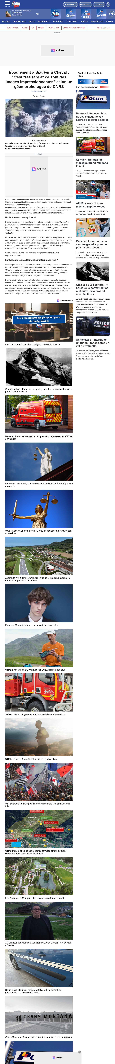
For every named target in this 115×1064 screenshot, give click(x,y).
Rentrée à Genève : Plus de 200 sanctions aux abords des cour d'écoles (92, 116)
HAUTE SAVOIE (12, 28)
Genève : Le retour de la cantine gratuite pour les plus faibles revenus (91, 244)
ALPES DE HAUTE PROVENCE (74, 28)
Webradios (43, 21)
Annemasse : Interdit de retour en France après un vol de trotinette (92, 343)
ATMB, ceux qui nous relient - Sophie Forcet (90, 205)
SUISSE (41, 28)
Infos (31, 21)
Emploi (109, 21)
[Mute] (37, 14)
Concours (72, 21)
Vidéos (84, 21)
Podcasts (58, 21)
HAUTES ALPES (53, 28)
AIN (33, 28)
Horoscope (97, 21)
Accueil (6, 21)
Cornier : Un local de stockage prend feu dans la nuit (92, 163)
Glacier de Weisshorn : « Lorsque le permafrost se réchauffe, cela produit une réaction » (92, 289)
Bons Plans (19, 21)
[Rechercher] (108, 4)
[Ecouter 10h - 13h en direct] (93, 81)
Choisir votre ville (103, 28)
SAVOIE (25, 28)
